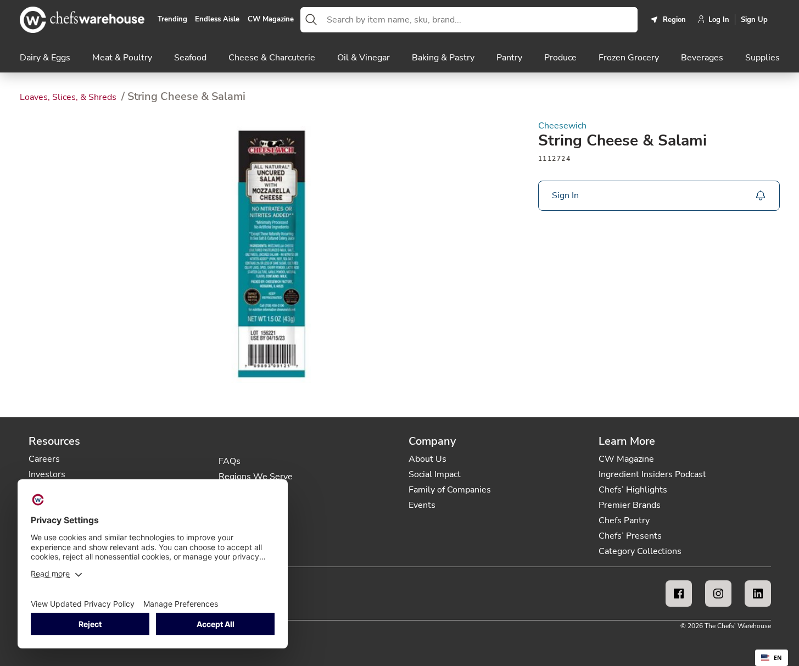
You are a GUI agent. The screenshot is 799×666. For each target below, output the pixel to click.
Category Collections (640, 551)
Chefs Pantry (624, 520)
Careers (44, 459)
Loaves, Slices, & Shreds (69, 97)
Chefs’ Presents (630, 535)
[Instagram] (718, 593)
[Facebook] (679, 593)
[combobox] (480, 19)
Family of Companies (450, 489)
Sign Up (754, 20)
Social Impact (435, 474)
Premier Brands (630, 505)
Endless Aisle (217, 19)
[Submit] (311, 19)
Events (422, 505)
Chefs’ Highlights (633, 489)
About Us (427, 459)
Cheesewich (562, 126)
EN (778, 657)
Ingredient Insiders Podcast (652, 474)
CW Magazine (271, 19)
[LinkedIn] (758, 593)
